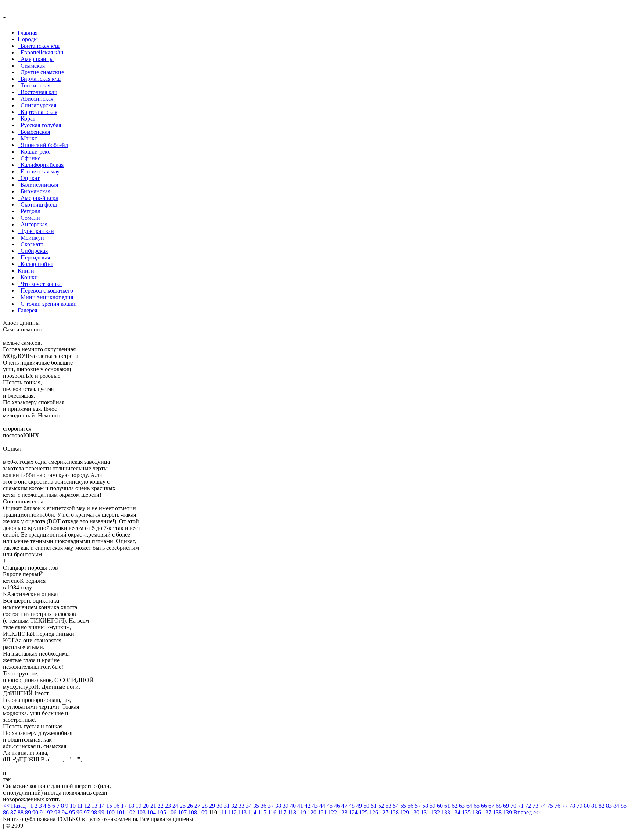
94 (65, 812)
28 (205, 806)
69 (506, 806)
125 (363, 812)
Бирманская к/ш (39, 79)
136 (476, 812)
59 (432, 806)
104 (151, 812)
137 (486, 812)
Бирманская (34, 191)
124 (353, 812)
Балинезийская (38, 185)
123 (342, 812)
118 (292, 812)
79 (579, 806)
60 (440, 806)
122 (332, 812)
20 (146, 806)
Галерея (27, 310)
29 (212, 806)
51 (374, 806)
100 (110, 812)
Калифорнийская (41, 165)
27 (197, 806)
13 (94, 806)
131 (425, 812)
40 (293, 806)
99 (101, 812)
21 (153, 806)
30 (219, 806)
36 (263, 806)
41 (300, 806)
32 (234, 806)
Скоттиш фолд (37, 204)
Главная (27, 32)
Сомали (29, 218)
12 (87, 806)
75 (550, 806)
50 (366, 806)
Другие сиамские (41, 72)
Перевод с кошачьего (45, 290)
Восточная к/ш (37, 92)
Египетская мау (39, 171)
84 (616, 806)
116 (272, 812)
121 (322, 812)
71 (521, 806)
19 (138, 806)
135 (466, 812)
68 (499, 806)
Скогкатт (30, 244)
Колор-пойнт (35, 264)
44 (322, 806)
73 (535, 806)
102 (130, 812)
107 (182, 812)
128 (394, 812)
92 (50, 812)
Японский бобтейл (43, 145)
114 (252, 812)
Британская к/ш (39, 46)
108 (192, 812)
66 (484, 806)
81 (594, 806)
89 (28, 812)
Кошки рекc (34, 151)
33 (241, 806)
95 (72, 812)
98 (94, 812)
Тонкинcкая (34, 85)
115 (262, 812)
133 (445, 812)
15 (109, 806)
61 (447, 806)
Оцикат (29, 178)
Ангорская (32, 224)
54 (396, 806)
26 (190, 806)
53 (388, 806)
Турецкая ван (36, 231)
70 (513, 806)
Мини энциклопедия (45, 297)
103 (141, 812)
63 (462, 806)
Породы (28, 39)
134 (456, 812)
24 (175, 806)
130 (414, 812)
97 (87, 812)
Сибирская (33, 251)
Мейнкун (31, 237)
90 (35, 812)
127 (384, 812)
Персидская (34, 257)
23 (168, 806)
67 (491, 806)
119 (302, 812)
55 (403, 806)
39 (285, 806)
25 (183, 806)
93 (57, 812)
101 (120, 812)
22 (161, 806)
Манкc (27, 138)
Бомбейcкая (34, 132)
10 (73, 806)
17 (124, 806)
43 (315, 806)
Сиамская (31, 65)
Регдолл (29, 211)
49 (359, 806)
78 (572, 806)
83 (609, 806)
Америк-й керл (38, 198)
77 (565, 806)
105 (161, 812)
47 (344, 806)
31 (227, 806)
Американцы (36, 59)
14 (102, 806)
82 (601, 806)
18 (131, 806)
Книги (26, 271)
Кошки (28, 277)
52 (381, 806)
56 (410, 806)
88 (21, 812)
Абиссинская (35, 99)
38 (278, 806)
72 (528, 806)
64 (469, 806)
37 (271, 806)
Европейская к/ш (40, 52)
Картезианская (37, 112)
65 (477, 806)
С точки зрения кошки (47, 304)
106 (172, 812)
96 (79, 812)
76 (557, 806)
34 (249, 806)
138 (497, 812)
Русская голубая (39, 125)
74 (543, 806)
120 (312, 812)
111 (223, 812)
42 (308, 806)
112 (232, 812)
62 (455, 806)
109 (202, 812)
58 (425, 806)
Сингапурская (37, 105)
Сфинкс (29, 158)
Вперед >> (526, 812)
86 (6, 812)
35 (256, 806)
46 (337, 806)
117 (282, 812)
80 (587, 806)
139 (507, 812)
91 (43, 812)
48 (352, 806)
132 (435, 812)
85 (624, 806)
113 (242, 812)
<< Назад (14, 806)
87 (13, 812)
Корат (26, 118)
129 (404, 812)
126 (373, 812)
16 (116, 806)
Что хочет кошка (40, 284)
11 (80, 806)
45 (330, 806)
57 (418, 806)
